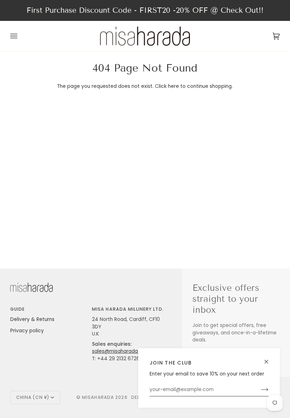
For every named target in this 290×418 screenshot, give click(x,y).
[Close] (269, 358)
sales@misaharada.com (121, 351)
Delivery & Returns (32, 319)
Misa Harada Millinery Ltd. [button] (128, 309)
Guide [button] (17, 309)
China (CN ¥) (32, 397)
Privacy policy (27, 330)
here (173, 86)
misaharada (98, 397)
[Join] (259, 389)
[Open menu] (20, 36)
